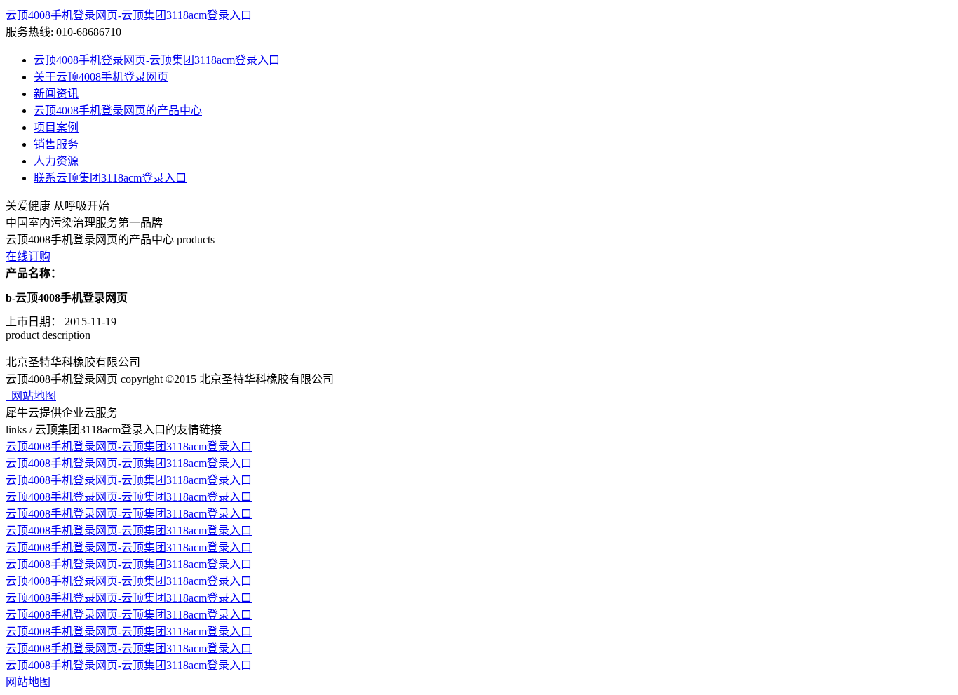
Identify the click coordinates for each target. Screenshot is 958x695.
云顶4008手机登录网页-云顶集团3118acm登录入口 (129, 15)
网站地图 (31, 396)
